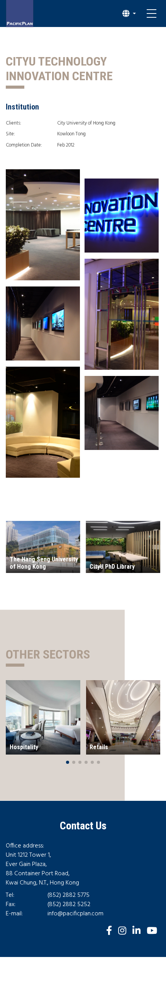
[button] (129, 13)
